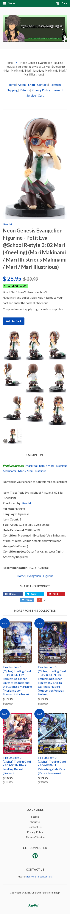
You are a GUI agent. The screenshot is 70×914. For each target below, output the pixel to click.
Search (35, 816)
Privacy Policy (41, 90)
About (22, 84)
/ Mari (20, 471)
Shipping (12, 90)
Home (9, 62)
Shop (31, 84)
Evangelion (34, 576)
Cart (64, 3)
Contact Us (35, 826)
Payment (55, 84)
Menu (11, 3)
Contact (42, 84)
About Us (35, 821)
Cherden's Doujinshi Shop (46, 892)
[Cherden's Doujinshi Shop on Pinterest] (35, 856)
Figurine (48, 576)
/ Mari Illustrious (35, 471)
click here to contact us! (39, 876)
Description (33, 455)
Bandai (7, 224)
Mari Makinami (35, 465)
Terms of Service (35, 837)
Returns (25, 90)
